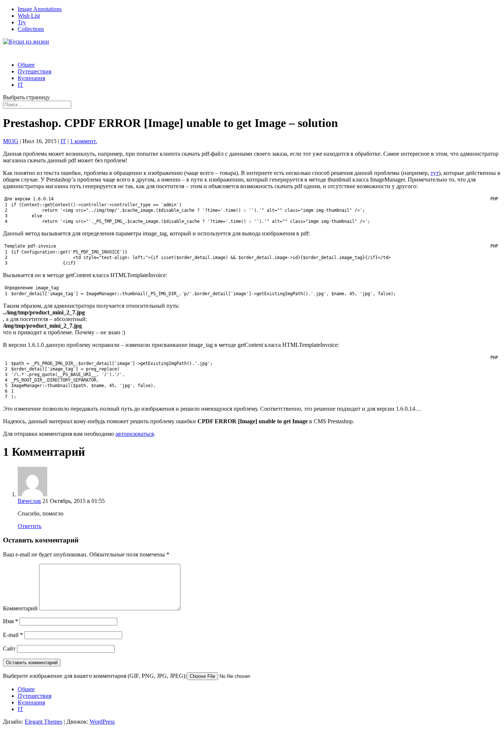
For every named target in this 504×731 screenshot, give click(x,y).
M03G (10, 141)
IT (20, 85)
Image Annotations (40, 9)
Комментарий (20, 608)
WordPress (102, 721)
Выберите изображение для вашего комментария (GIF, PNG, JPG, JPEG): (95, 676)
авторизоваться (134, 434)
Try (22, 22)
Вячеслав (29, 501)
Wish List (29, 16)
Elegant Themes (43, 721)
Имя (10, 621)
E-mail (13, 635)
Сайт (9, 648)
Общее (26, 689)
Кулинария (31, 78)
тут (435, 173)
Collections (31, 29)
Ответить (29, 526)
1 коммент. (83, 141)
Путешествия (34, 696)
